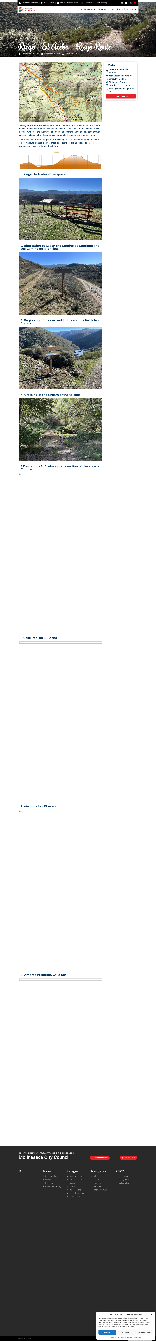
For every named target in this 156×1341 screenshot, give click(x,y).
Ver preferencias (144, 1332)
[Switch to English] (131, 2)
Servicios (115, 9)
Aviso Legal (137, 1337)
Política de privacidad (126, 1337)
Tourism (129, 9)
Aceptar (107, 1332)
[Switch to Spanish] (135, 2)
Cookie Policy (115, 1337)
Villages (102, 9)
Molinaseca (86, 9)
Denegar (125, 1332)
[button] (152, 1314)
